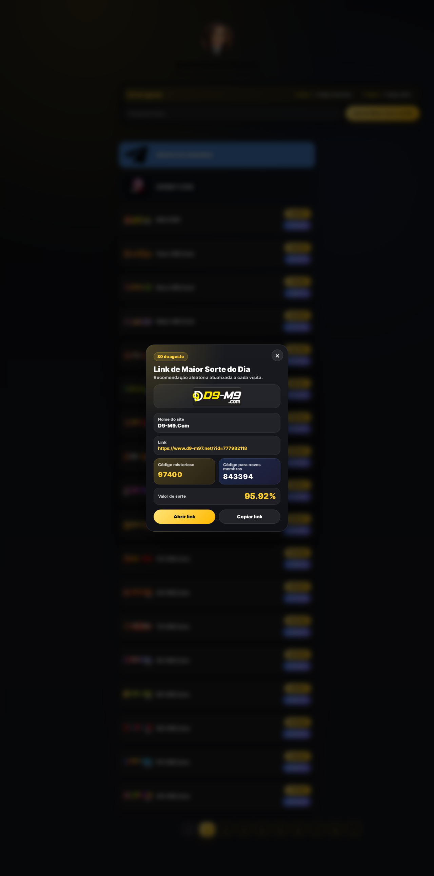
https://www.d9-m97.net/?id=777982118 (202, 448)
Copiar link (249, 516)
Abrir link (184, 516)
